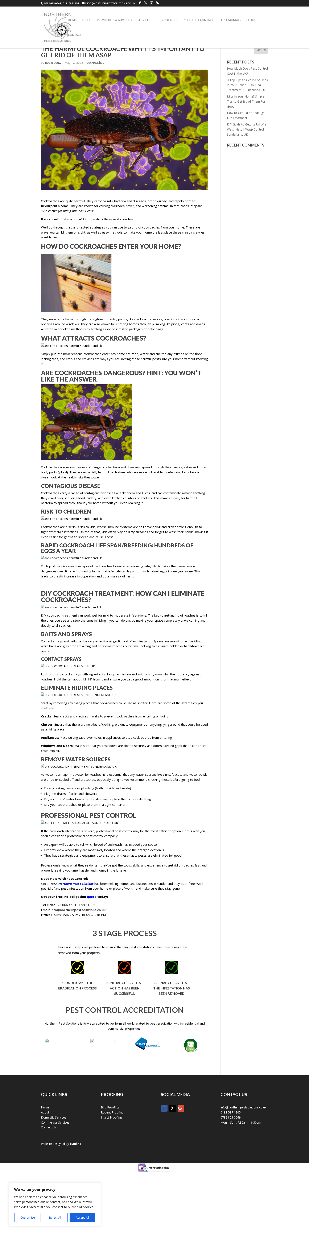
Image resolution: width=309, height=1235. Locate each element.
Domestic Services (53, 1117)
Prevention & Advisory (114, 20)
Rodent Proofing (112, 1112)
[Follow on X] (172, 1108)
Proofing (167, 20)
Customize (27, 1217)
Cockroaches (95, 63)
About (87, 20)
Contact (75, 35)
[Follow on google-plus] (181, 1108)
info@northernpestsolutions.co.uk (243, 1107)
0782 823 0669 (231, 1117)
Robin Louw (53, 63)
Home (72, 20)
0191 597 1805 (231, 1112)
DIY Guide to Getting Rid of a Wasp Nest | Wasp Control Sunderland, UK (246, 129)
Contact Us (48, 1127)
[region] (54, 1204)
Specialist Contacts (199, 20)
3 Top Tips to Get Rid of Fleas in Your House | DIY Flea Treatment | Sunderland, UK (247, 85)
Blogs (251, 20)
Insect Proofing (111, 1117)
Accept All (82, 1217)
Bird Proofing (110, 1107)
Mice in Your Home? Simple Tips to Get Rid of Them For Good (246, 101)
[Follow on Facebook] (164, 1108)
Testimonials (231, 20)
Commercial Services (55, 1122)
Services (143, 20)
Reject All (55, 1217)
